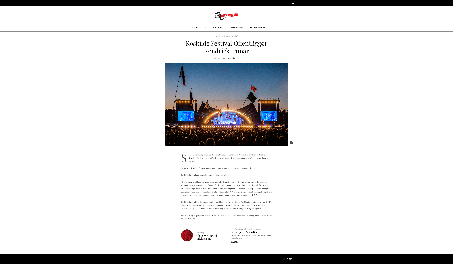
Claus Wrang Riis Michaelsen (228, 58)
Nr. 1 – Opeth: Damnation (244, 232)
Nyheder (218, 36)
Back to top (287, 259)
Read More (235, 242)
